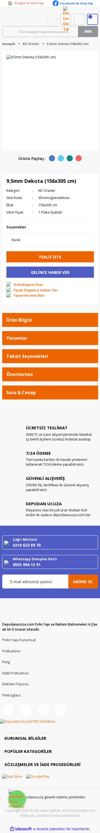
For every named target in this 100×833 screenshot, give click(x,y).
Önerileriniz (19, 374)
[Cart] (92, 19)
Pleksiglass (11, 695)
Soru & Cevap (21, 392)
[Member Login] (79, 19)
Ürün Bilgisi (19, 320)
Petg (6, 661)
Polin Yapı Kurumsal (19, 639)
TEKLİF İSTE (50, 257)
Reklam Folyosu (15, 683)
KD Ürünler (47, 190)
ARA (88, 31)
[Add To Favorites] (25, 295)
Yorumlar (16, 338)
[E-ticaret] (49, 829)
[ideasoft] (21, 829)
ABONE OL (83, 581)
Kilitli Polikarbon (15, 673)
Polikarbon (11, 651)
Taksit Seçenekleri (27, 356)
